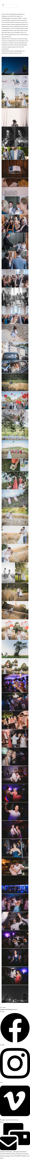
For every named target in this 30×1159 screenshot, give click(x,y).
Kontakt (2, 1122)
